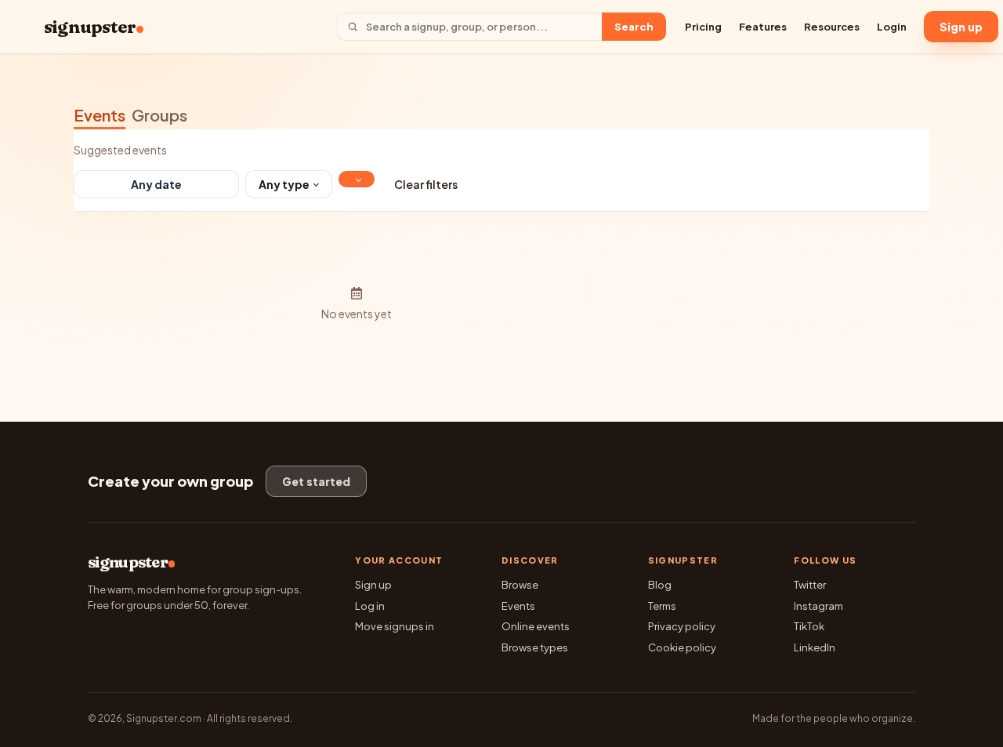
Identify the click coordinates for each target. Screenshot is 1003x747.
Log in (370, 606)
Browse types (535, 647)
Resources (832, 26)
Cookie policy (682, 647)
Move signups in (394, 626)
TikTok (809, 626)
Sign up (961, 27)
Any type (284, 184)
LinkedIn (814, 647)
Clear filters (426, 184)
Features (763, 26)
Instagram (818, 606)
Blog (660, 584)
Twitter (810, 584)
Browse (520, 584)
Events (99, 115)
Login (892, 26)
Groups (159, 115)
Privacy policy (681, 626)
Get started (316, 481)
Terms (662, 606)
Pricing (703, 26)
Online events (536, 626)
